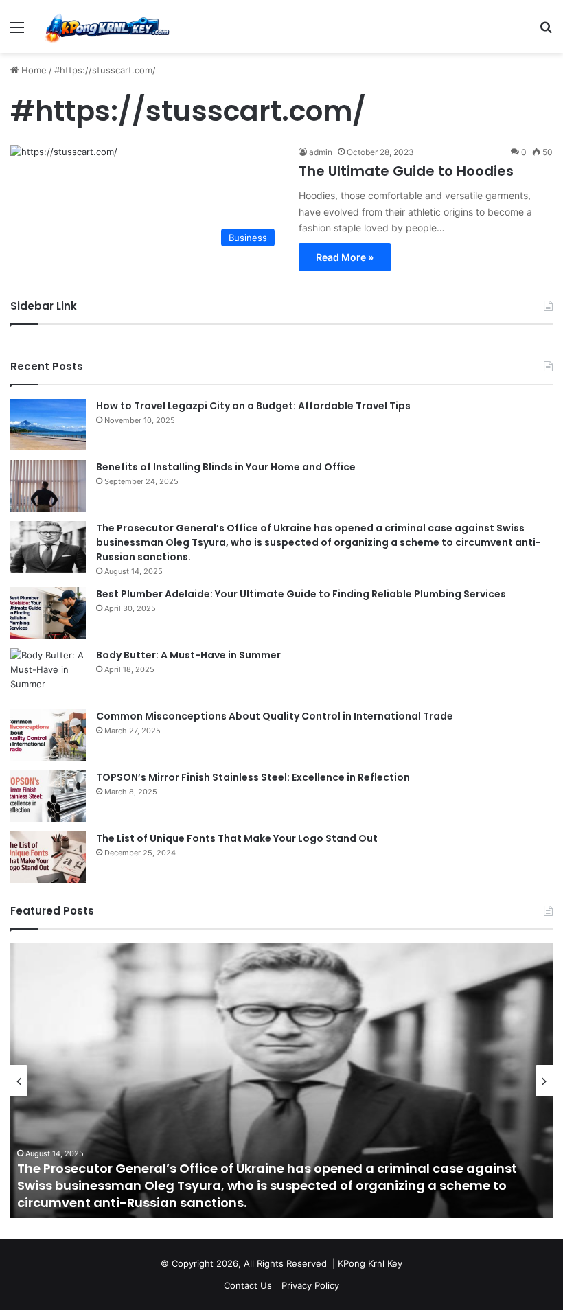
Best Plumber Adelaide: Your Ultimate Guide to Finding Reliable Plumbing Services (301, 594)
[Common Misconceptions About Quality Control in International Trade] (48, 735)
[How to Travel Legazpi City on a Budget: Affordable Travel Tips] (48, 424)
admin (320, 152)
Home (33, 70)
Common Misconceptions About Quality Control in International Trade (274, 716)
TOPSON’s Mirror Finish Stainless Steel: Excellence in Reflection (253, 777)
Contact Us (248, 1285)
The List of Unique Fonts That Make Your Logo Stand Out (237, 838)
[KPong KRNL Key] (106, 26)
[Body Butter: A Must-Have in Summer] (48, 674)
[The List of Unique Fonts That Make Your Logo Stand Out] (48, 857)
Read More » (345, 257)
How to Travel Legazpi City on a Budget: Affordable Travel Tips (253, 406)
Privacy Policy (310, 1285)
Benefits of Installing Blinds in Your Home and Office (226, 467)
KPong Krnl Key (370, 1263)
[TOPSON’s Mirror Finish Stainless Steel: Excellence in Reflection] (48, 796)
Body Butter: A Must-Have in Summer (188, 655)
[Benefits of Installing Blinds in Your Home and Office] (48, 486)
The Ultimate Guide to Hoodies (406, 171)
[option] (281, 1080)
